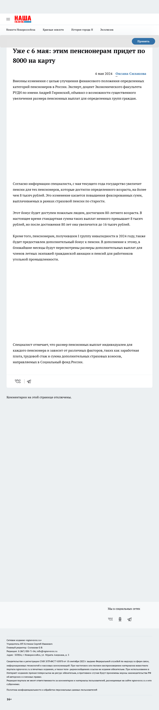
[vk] (18, 381)
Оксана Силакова (131, 73)
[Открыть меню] (8, 19)
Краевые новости (53, 29)
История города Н (82, 29)
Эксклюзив (106, 29)
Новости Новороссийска (20, 29)
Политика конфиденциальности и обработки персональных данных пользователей (52, 689)
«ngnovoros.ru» (33, 640)
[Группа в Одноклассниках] (120, 619)
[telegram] (30, 381)
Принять (143, 41)
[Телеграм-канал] (130, 619)
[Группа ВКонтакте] (110, 619)
